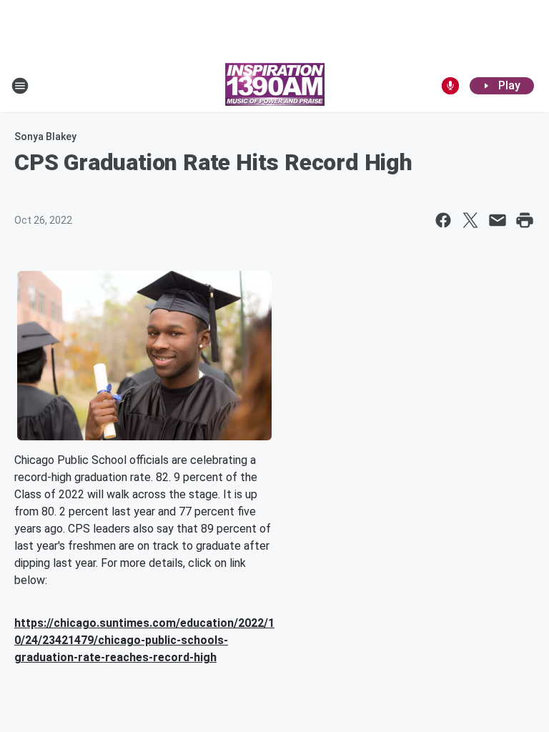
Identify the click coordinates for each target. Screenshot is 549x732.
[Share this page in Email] (498, 220)
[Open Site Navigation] (20, 85)
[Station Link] (275, 86)
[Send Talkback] (450, 85)
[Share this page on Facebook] (443, 220)
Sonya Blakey (45, 136)
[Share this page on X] (470, 220)
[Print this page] (525, 220)
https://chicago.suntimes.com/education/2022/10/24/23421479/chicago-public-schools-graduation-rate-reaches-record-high (144, 640)
